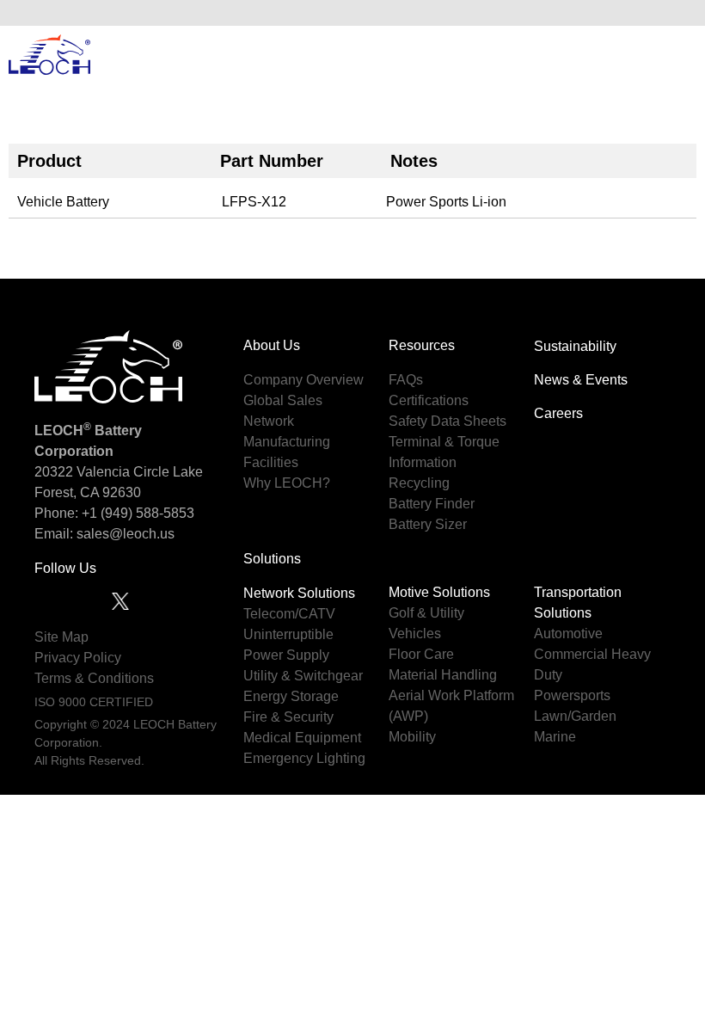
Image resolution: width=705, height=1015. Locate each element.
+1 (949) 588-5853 (138, 513)
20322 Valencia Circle (101, 471)
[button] (678, 12)
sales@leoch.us (124, 533)
